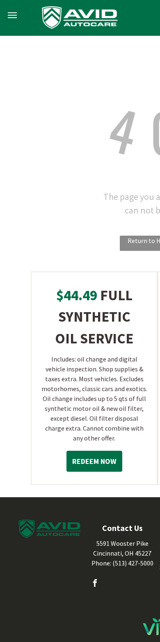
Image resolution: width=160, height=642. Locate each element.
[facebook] (95, 584)
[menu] (12, 15)
